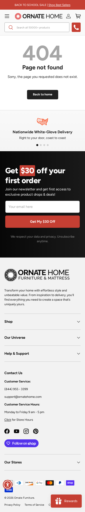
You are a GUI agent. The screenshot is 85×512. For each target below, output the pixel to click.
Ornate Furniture (24, 497)
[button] (78, 16)
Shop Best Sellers (59, 5)
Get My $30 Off (42, 221)
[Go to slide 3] (44, 145)
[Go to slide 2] (41, 145)
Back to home (42, 94)
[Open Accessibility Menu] (8, 485)
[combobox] (37, 27)
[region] (42, 128)
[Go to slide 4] (48, 145)
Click (7, 420)
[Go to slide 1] (37, 145)
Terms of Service (34, 504)
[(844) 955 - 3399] (76, 27)
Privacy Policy (12, 504)
